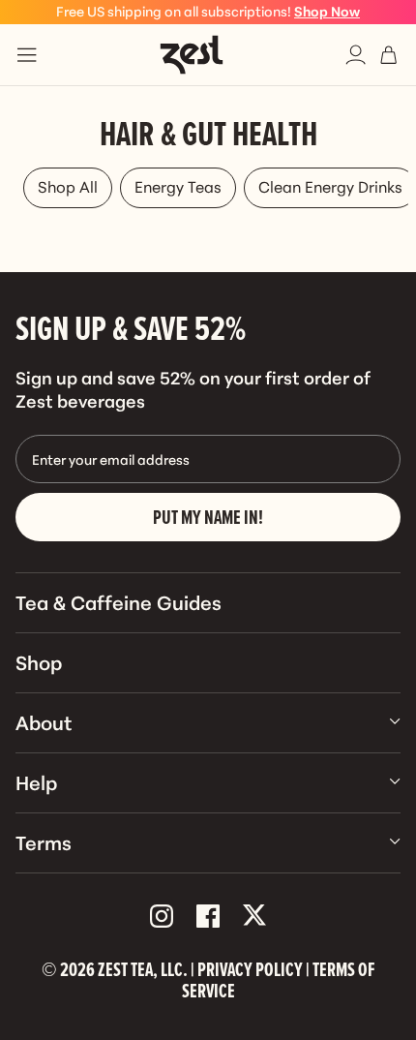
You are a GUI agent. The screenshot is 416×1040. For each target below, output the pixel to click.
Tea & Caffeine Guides (118, 601)
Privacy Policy (250, 969)
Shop (38, 661)
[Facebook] (208, 917)
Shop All (68, 185)
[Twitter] (254, 917)
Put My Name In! (208, 517)
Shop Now (327, 10)
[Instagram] (161, 917)
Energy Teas (178, 185)
